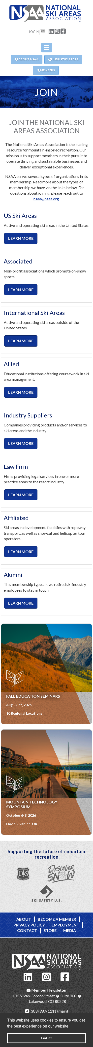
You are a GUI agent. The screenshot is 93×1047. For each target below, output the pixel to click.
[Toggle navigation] (46, 47)
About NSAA (28, 59)
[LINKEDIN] (51, 30)
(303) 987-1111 (43, 1011)
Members (47, 70)
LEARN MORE (20, 238)
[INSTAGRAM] (57, 30)
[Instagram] (46, 976)
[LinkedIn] (28, 976)
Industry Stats (65, 59)
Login (34, 32)
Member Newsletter (48, 990)
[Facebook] (65, 976)
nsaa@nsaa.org (46, 198)
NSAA (46, 13)
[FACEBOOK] (63, 30)
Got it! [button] (46, 1038)
